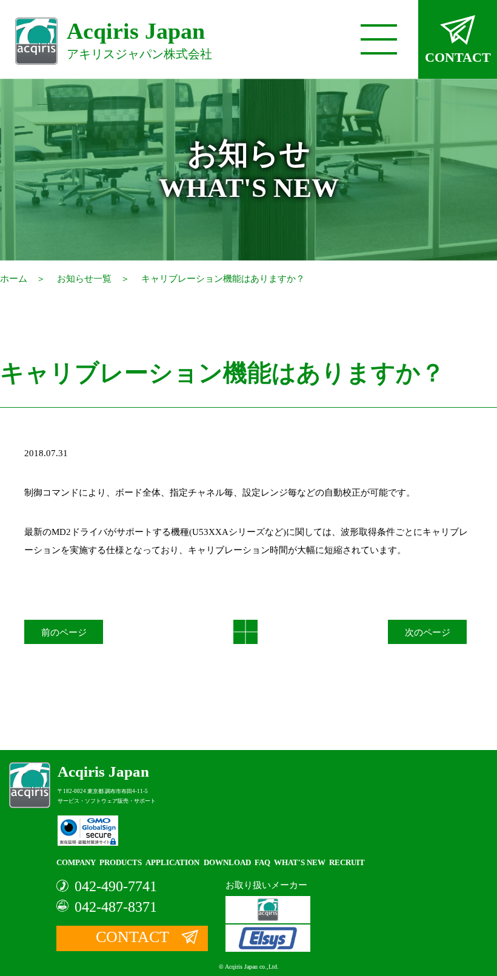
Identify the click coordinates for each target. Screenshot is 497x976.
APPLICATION (172, 862)
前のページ (64, 632)
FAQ (262, 862)
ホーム (13, 279)
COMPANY (76, 862)
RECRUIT (347, 862)
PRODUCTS (120, 862)
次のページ (427, 632)
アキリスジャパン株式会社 (139, 39)
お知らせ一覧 (84, 279)
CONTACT (458, 57)
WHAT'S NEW (299, 862)
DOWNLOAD (227, 862)
